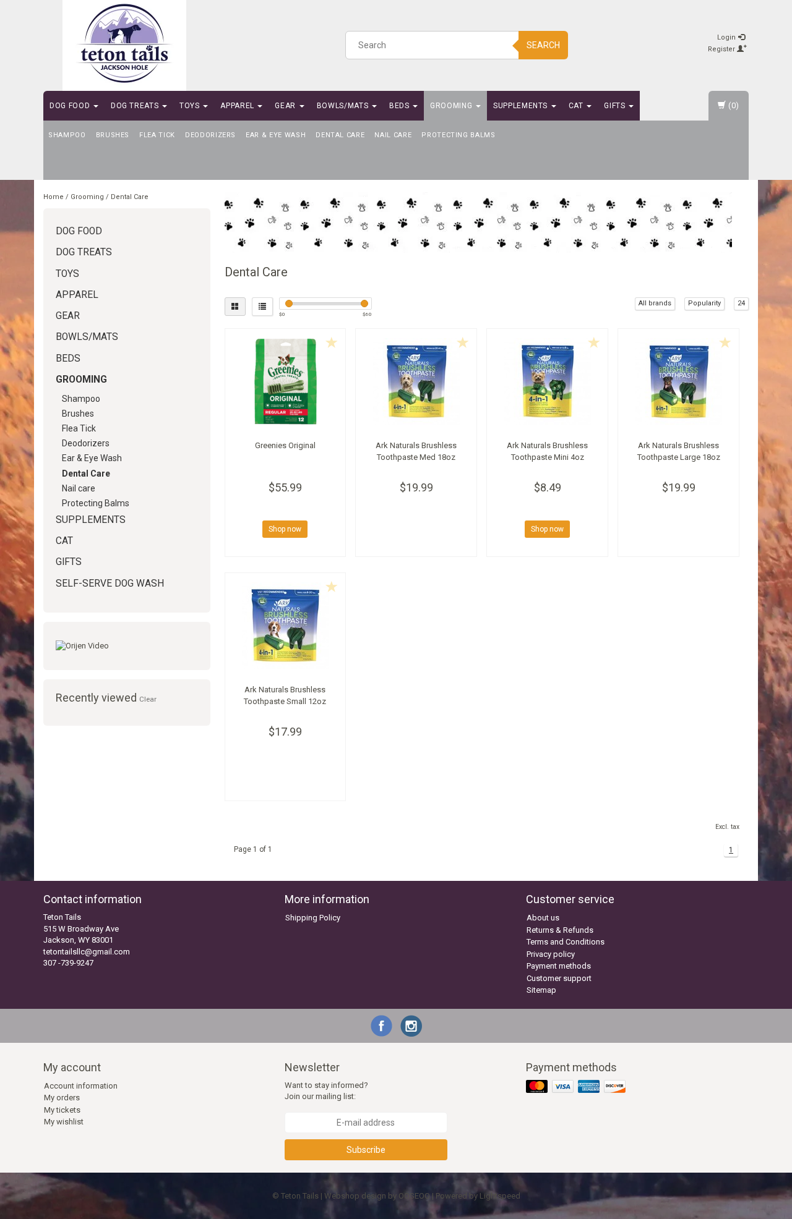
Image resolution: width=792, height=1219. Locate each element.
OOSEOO (414, 1195)
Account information (81, 1085)
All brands (655, 303)
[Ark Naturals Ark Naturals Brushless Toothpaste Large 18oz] (678, 381)
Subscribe (365, 1150)
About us (543, 917)
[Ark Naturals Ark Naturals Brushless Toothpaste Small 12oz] (285, 625)
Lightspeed (500, 1195)
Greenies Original (285, 445)
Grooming (452, 105)
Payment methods (559, 966)
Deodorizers (210, 135)
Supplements (521, 105)
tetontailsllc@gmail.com (86, 951)
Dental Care (340, 135)
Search (543, 45)
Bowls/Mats (344, 105)
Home (53, 197)
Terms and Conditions (566, 941)
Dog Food (71, 105)
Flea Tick (157, 135)
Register (722, 49)
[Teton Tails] (124, 43)
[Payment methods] (577, 1087)
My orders (62, 1097)
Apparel (238, 105)
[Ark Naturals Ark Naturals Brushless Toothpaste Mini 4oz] (547, 381)
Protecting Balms (458, 135)
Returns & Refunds (560, 930)
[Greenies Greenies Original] (285, 381)
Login (727, 37)
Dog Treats (136, 105)
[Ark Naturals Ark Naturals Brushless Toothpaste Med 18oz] (416, 381)
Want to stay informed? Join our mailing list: (326, 1091)
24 (741, 303)
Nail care (392, 135)
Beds (400, 105)
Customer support (559, 978)
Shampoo (67, 135)
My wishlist (64, 1121)
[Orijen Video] (127, 646)
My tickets (62, 1110)
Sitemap (541, 990)
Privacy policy (551, 954)
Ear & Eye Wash (276, 135)
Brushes (113, 135)
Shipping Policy (312, 917)
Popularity (704, 303)
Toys (190, 105)
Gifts (615, 105)
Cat (577, 105)
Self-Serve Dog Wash (110, 583)
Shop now (285, 529)
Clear (148, 699)
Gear (286, 105)
